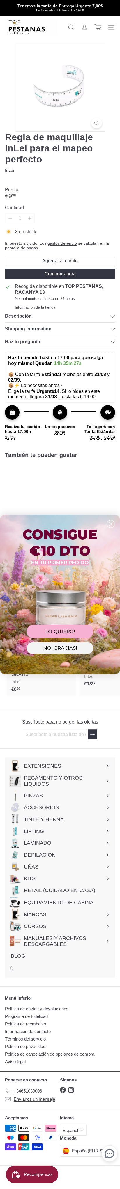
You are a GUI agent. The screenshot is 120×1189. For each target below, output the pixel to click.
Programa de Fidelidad (26, 1016)
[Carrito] (98, 27)
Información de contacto (28, 1031)
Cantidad (14, 207)
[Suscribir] (92, 734)
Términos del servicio (25, 1038)
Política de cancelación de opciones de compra (49, 1054)
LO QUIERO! (60, 631)
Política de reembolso (25, 1023)
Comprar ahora (60, 273)
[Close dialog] (110, 524)
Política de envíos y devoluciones (36, 1008)
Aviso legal (15, 1061)
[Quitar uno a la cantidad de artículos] (10, 218)
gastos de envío (62, 243)
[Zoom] (96, 123)
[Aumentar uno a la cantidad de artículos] (29, 218)
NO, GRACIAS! (60, 648)
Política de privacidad (25, 1046)
